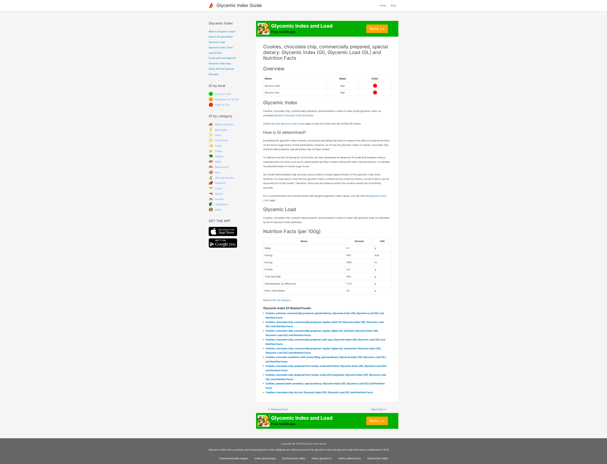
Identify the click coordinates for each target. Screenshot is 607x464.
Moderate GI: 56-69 (227, 99)
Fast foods (221, 140)
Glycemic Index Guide (239, 5)
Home (383, 5)
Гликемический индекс (233, 458)
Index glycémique (265, 458)
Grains (219, 151)
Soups (218, 188)
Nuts (218, 172)
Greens (219, 156)
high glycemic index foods (289, 123)
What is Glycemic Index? (222, 31)
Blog (393, 5)
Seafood (220, 183)
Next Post (378, 409)
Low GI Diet (215, 52)
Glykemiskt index (377, 458)
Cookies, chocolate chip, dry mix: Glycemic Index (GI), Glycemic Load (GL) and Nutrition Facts (319, 392)
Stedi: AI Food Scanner (221, 68)
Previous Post (278, 409)
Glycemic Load (217, 42)
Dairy (218, 135)
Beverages (221, 129)
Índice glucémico (322, 458)
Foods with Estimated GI (222, 58)
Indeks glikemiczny (349, 458)
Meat (218, 161)
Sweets (219, 199)
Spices (219, 193)
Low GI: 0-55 (223, 94)
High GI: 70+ (222, 104)
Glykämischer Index (293, 458)
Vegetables (221, 204)
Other (218, 209)
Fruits (218, 145)
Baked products (224, 124)
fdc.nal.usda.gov (282, 300)
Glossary (213, 74)
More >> (377, 28)
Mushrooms (222, 167)
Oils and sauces (224, 177)
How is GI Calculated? (221, 36)
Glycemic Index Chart (221, 47)
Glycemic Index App (220, 63)
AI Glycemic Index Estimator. (298, 115)
